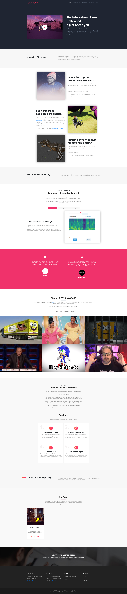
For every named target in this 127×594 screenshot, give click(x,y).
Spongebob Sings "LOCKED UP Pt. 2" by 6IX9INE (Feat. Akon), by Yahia (107, 339)
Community (91, 2)
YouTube (85, 580)
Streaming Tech (76, 2)
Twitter (84, 576)
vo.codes (53, 580)
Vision (97, 2)
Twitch (84, 578)
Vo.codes (47, 197)
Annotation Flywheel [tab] (73, 208)
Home (70, 2)
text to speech (61, 119)
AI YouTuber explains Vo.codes (97, 368)
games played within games (57, 128)
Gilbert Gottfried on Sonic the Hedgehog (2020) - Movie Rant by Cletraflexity (22, 367)
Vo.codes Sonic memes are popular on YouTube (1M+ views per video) (64, 367)
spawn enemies (39, 120)
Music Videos (59, 311)
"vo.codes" (54, 302)
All (53, 311)
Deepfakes (84, 2)
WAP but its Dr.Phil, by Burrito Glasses (57, 339)
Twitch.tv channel (30, 580)
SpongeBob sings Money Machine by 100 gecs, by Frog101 (20, 339)
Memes (72, 311)
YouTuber (66, 311)
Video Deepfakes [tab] (62, 208)
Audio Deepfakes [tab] (52, 208)
